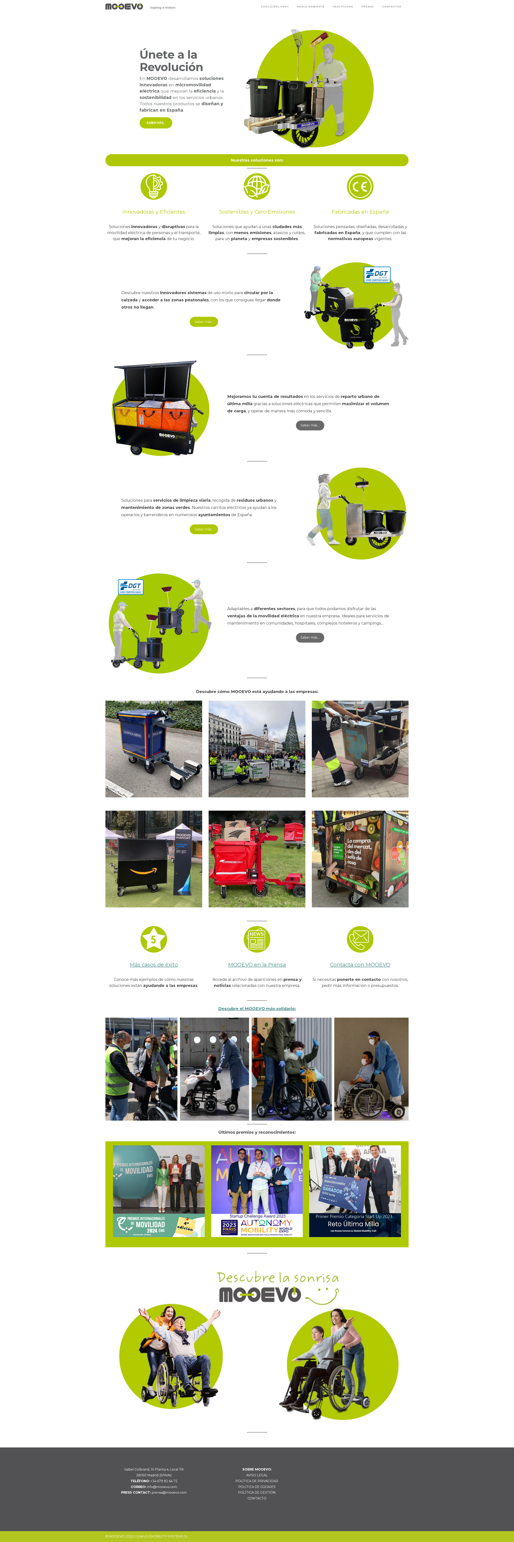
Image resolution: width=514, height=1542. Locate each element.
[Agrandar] (400, 1023)
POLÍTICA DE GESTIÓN (257, 1492)
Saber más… (204, 322)
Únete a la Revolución (171, 61)
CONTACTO (257, 1498)
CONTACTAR (392, 6)
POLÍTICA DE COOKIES (256, 1487)
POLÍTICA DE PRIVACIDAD (257, 1481)
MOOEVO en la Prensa (257, 964)
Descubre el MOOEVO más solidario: (257, 1008)
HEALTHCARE (343, 6)
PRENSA (367, 6)
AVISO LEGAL (257, 1475)
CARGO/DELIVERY (275, 6)
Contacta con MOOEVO (360, 964)
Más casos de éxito (154, 964)
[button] (257, 88)
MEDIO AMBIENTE (311, 6)
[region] (257, 88)
